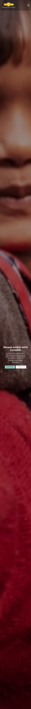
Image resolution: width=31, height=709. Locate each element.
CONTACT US (21, 367)
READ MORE (9, 367)
